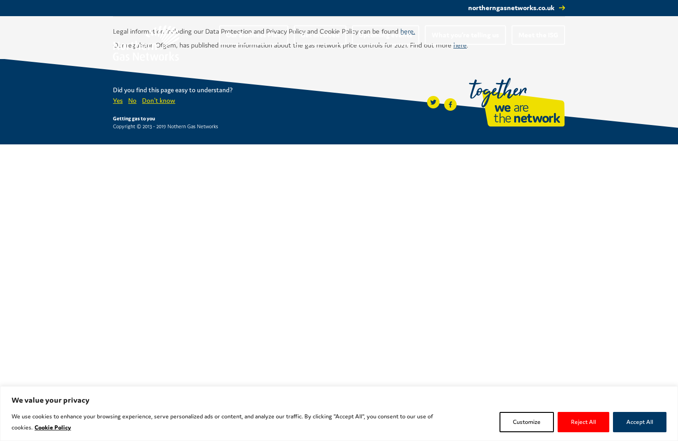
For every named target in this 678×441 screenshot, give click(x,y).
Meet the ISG (538, 34)
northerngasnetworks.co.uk (511, 7)
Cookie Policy (53, 427)
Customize (527, 422)
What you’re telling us (465, 34)
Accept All (639, 422)
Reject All (583, 422)
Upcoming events (385, 34)
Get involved (320, 34)
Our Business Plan (253, 34)
